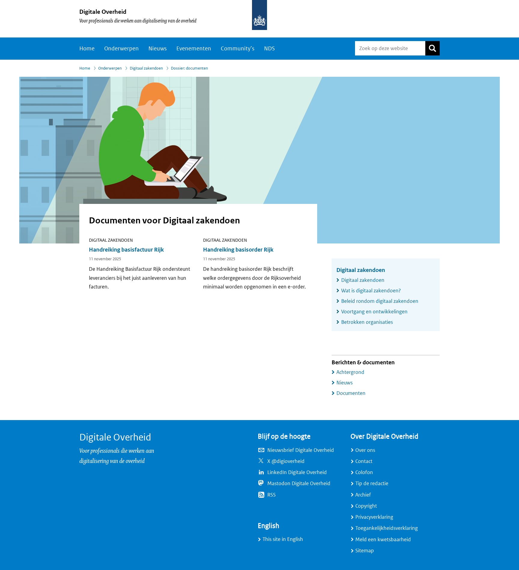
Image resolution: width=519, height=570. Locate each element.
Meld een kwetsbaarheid (383, 539)
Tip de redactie (371, 483)
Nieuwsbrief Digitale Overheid (300, 450)
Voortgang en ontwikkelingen (374, 312)
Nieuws (157, 48)
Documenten (351, 393)
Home (87, 48)
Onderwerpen (121, 48)
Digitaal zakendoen (146, 68)
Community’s (237, 48)
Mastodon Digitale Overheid (298, 483)
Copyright (366, 506)
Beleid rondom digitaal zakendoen (379, 301)
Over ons (365, 450)
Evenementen (193, 48)
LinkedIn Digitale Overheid (297, 472)
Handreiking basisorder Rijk (238, 249)
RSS (271, 495)
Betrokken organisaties (367, 322)
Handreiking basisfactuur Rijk (126, 249)
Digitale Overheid (102, 12)
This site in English (283, 539)
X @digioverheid (286, 461)
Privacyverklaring (374, 517)
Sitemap (364, 551)
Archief (363, 495)
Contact (363, 461)
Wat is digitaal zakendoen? (371, 291)
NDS (269, 48)
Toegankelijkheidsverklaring (386, 528)
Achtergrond (350, 372)
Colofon (364, 472)
